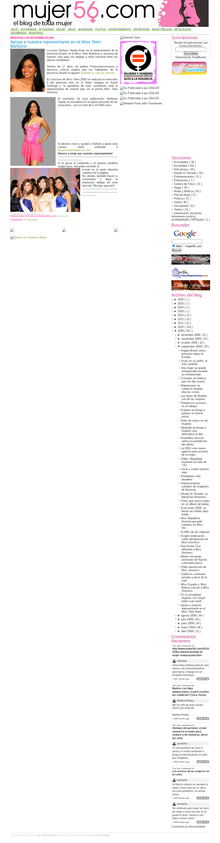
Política (100, 29)
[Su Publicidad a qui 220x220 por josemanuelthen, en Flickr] (139, 93)
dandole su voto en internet (98, 73)
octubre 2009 (189, 342)
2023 (181, 307)
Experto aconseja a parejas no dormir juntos (193, 413)
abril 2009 (187, 631)
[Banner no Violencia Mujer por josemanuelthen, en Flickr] (28, 237)
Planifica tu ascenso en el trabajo (193, 404)
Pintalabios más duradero (191, 478)
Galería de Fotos (185, 184)
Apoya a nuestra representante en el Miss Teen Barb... (193, 608)
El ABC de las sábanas (195, 532)
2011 (181, 323)
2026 (181, 299)
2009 (181, 330)
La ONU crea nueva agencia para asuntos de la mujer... (194, 451)
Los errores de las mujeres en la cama (190, 773)
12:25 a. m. (62, 216)
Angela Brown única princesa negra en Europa (193, 354)
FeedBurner (199, 57)
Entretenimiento (119, 29)
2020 (181, 311)
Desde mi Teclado (185, 173)
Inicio (14, 29)
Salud (71, 29)
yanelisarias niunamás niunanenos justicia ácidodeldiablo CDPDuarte (188, 216)
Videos (178, 209)
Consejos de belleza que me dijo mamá (193, 380)
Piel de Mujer (182, 194)
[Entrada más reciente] (12, 230)
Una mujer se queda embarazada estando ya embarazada (194, 371)
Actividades (28, 29)
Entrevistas (142, 29)
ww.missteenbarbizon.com (74, 150)
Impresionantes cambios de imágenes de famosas (195, 486)
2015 (181, 315)
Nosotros (36, 32)
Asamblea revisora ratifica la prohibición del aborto (194, 441)
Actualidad (46, 29)
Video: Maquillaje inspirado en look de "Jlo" (193, 462)
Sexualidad (85, 29)
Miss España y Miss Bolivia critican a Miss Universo (195, 587)
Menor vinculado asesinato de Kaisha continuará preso (194, 560)
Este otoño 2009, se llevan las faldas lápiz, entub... (195, 511)
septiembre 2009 (192, 346)
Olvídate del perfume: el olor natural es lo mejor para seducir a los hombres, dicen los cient (190, 733)
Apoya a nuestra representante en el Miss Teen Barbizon (55, 44)
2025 (181, 303)
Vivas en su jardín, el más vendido (194, 362)
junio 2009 (188, 623)
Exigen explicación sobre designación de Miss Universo (194, 539)
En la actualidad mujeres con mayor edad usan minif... (193, 598)
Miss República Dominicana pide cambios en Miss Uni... (192, 523)
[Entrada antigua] (116, 230)
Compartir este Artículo (25, 214)
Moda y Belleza (162, 29)
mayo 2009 (188, 627)
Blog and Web (100, 835)
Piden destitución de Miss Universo (193, 568)
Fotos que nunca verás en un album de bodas (195, 502)
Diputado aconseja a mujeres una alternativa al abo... (193, 431)
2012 (181, 319)
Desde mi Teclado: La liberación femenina (194, 495)
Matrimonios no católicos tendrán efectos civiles (192, 389)
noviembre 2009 (191, 338)
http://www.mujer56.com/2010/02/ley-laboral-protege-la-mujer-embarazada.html (190, 652)
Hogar (60, 29)
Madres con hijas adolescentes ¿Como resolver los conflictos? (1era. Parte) (190, 692)
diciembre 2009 (191, 334)
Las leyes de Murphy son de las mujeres (194, 397)
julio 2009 (187, 619)
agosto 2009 (189, 615)
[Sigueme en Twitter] (189, 74)
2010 (181, 327)
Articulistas (182, 29)
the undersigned (47, 835)
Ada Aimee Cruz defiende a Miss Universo (191, 549)
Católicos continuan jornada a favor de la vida (194, 577)
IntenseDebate (196, 826)
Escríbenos (18, 32)
